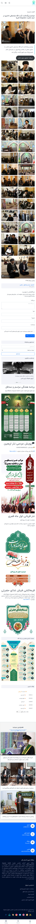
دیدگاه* (33, 300)
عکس (21, 285)
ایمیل (33, 318)
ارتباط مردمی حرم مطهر (28, 891)
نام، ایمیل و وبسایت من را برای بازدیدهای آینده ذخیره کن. (18, 331)
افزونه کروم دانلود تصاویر (28, 900)
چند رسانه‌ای (27, 285)
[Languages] (5, 3)
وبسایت (33, 325)
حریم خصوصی (30, 897)
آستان (32, 285)
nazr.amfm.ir (26, 599)
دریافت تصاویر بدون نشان (25, 58)
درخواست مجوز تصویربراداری (27, 889)
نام (34, 311)
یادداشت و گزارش (29, 358)
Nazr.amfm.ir (13, 451)
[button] (20, 382)
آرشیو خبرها (31, 894)
